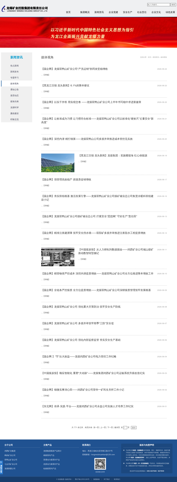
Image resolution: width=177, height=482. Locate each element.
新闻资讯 (99, 12)
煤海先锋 (14, 101)
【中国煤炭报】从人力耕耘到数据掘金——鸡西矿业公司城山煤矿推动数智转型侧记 (115, 251)
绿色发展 (170, 12)
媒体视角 (14, 83)
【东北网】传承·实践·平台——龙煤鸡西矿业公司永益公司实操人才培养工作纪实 (87, 406)
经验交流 (14, 119)
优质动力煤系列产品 (51, 464)
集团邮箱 (96, 479)
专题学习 (14, 77)
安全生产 (127, 12)
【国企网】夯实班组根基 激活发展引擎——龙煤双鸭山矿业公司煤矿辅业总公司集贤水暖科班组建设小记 (97, 197)
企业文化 (156, 12)
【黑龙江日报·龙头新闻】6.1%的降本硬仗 (65, 85)
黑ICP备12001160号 (82, 479)
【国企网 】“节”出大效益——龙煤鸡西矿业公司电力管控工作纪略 (78, 356)
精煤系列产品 (48, 455)
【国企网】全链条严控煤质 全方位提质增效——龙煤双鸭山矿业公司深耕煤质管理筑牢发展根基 (96, 290)
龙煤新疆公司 (10, 468)
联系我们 (117, 479)
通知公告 (14, 89)
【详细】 (46, 74)
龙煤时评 (14, 107)
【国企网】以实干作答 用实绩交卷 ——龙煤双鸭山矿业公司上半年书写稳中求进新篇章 (91, 102)
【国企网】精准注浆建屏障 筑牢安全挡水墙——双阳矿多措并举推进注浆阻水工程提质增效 (93, 233)
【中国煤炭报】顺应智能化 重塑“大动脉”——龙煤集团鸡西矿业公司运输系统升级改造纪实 (93, 373)
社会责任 (142, 12)
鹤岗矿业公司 (10, 455)
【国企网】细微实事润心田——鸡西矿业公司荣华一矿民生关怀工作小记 (82, 389)
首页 (68, 12)
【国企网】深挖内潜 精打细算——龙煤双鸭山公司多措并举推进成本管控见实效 (87, 139)
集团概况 (85, 12)
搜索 (173, 4)
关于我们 (107, 479)
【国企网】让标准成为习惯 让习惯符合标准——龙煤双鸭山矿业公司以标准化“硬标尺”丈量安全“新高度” (97, 120)
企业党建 (113, 12)
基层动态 (14, 95)
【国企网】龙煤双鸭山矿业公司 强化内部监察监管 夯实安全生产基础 (81, 340)
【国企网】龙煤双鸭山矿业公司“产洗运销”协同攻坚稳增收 (74, 69)
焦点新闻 (14, 65)
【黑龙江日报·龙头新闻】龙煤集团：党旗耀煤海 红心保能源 (112, 155)
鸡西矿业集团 (10, 451)
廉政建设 (14, 113)
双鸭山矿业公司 (11, 460)
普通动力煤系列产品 (51, 460)
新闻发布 (14, 71)
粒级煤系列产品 (49, 468)
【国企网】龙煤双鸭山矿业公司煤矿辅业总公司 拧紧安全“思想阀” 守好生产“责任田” (89, 216)
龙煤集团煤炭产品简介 (52, 451)
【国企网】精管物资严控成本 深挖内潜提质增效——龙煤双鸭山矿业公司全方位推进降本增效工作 (97, 273)
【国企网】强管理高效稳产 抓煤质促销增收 (66, 179)
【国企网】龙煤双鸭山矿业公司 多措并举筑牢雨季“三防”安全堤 (77, 323)
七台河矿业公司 (11, 464)
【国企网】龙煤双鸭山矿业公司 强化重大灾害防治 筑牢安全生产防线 (81, 306)
